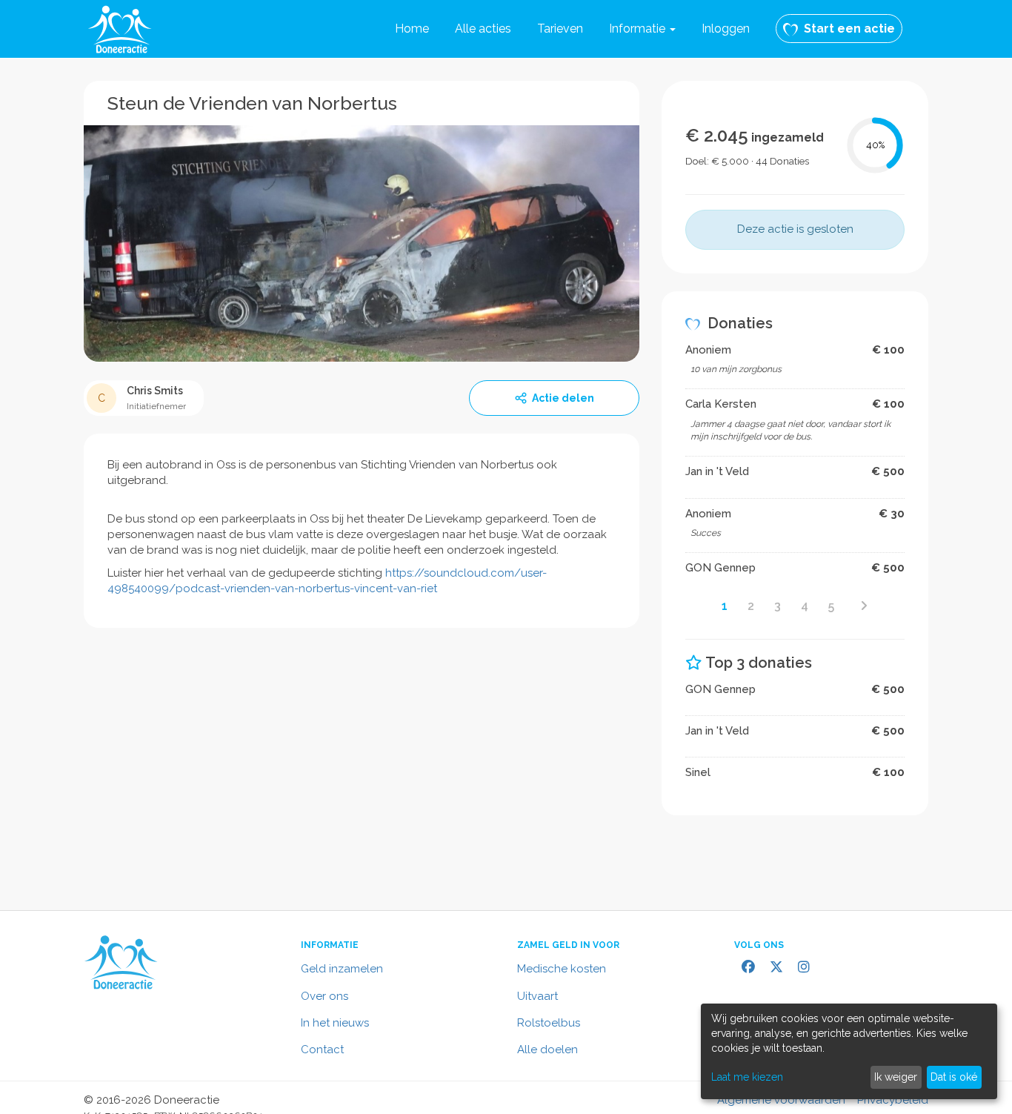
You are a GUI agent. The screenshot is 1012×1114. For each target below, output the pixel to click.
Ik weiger (895, 1077)
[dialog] (849, 1051)
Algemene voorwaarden (781, 1100)
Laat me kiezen (747, 1077)
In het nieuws (335, 1023)
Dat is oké (954, 1077)
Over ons (324, 996)
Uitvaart (537, 996)
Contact (322, 1049)
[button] (642, 29)
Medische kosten (561, 968)
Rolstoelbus (548, 1023)
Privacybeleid (892, 1100)
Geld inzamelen (342, 968)
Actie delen (563, 398)
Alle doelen (547, 1049)
